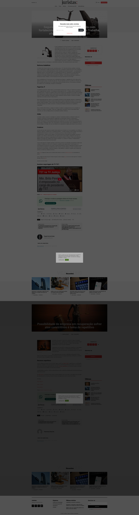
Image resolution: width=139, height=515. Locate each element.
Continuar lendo (69, 33)
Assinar (81, 30)
